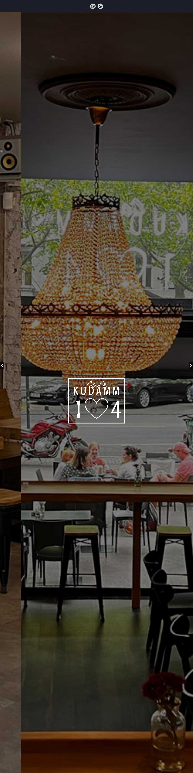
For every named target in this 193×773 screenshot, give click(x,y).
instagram (93, 6)
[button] (2, 365)
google (100, 6)
